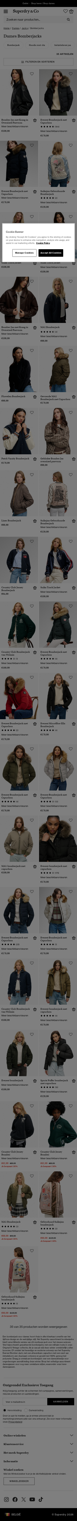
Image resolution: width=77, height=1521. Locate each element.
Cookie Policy (43, 243)
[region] (38, 242)
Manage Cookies (24, 252)
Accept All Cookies (50, 252)
